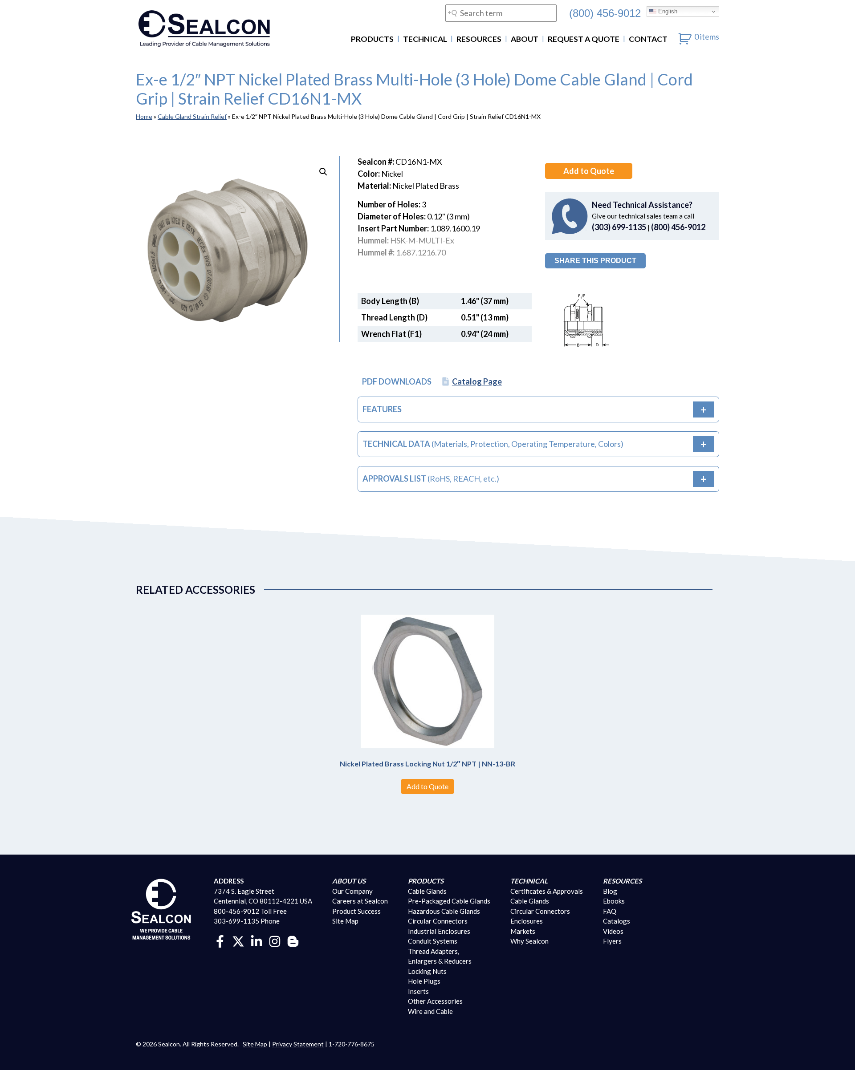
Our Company (352, 891)
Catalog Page (477, 381)
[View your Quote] (685, 36)
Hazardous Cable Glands (444, 911)
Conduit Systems (432, 941)
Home (144, 116)
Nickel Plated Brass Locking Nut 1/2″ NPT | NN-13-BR (427, 763)
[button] (323, 172)
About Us (349, 881)
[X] (238, 940)
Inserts (418, 991)
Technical (425, 39)
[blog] (293, 940)
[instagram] (275, 940)
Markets (522, 931)
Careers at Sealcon (360, 901)
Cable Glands (427, 891)
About (524, 39)
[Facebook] (220, 940)
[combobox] (501, 13)
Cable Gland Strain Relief (192, 116)
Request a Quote (583, 39)
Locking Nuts (427, 971)
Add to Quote (588, 171)
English (666, 11)
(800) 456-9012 (605, 13)
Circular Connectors (438, 921)
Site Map (345, 921)
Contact (648, 39)
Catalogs (616, 921)
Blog (610, 891)
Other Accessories (435, 1001)
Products (372, 39)
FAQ (609, 911)
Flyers (612, 941)
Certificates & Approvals (546, 891)
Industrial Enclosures (439, 931)
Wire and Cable (430, 1011)
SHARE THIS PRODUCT (595, 260)
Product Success (356, 911)
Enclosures (526, 921)
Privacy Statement (298, 1044)
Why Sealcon (529, 941)
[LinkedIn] (256, 940)
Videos (613, 931)
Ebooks (614, 901)
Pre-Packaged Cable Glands (449, 901)
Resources (478, 39)
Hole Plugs (424, 981)
